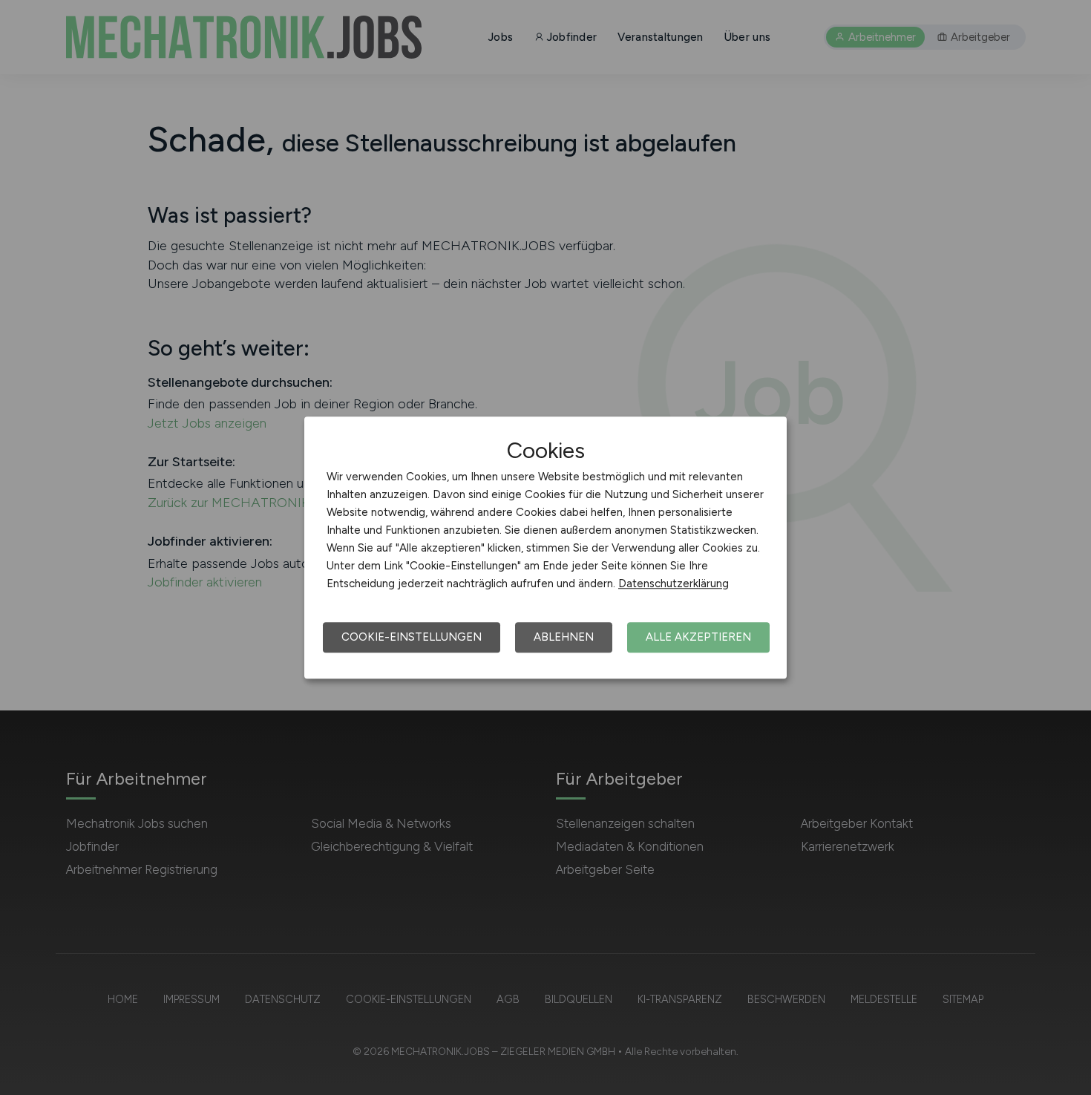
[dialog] (545, 547)
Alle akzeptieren (698, 637)
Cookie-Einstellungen (411, 637)
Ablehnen (564, 637)
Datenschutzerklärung (673, 583)
